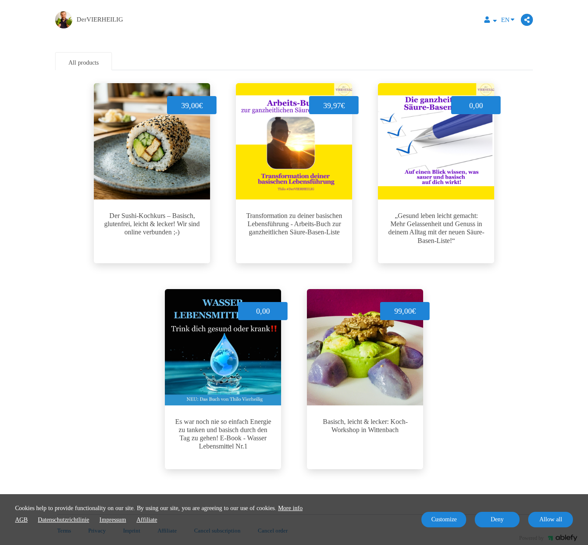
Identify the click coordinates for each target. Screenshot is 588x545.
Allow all (550, 519)
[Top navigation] (490, 20)
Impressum (112, 520)
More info (290, 508)
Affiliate (146, 520)
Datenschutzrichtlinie (63, 520)
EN (505, 19)
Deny (497, 519)
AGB (21, 520)
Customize (444, 519)
